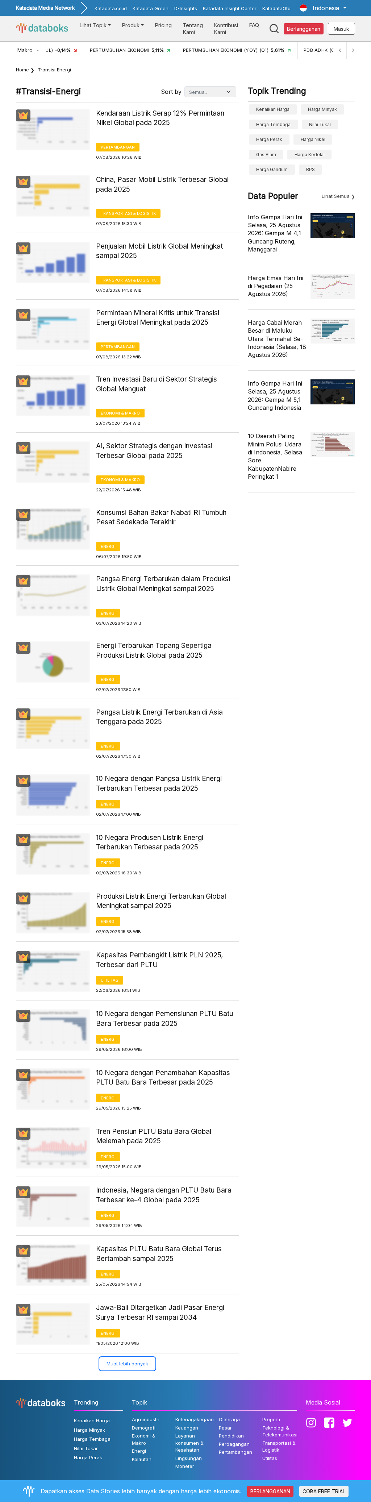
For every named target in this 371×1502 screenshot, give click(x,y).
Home (22, 69)
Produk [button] (130, 25)
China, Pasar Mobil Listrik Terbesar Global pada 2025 (162, 184)
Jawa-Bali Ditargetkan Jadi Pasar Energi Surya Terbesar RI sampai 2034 (160, 1312)
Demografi (143, 1428)
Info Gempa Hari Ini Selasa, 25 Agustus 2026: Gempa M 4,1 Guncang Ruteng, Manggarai (275, 233)
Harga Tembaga (273, 124)
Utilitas (109, 980)
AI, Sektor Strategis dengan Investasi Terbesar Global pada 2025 (154, 451)
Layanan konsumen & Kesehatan (189, 1443)
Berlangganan (303, 29)
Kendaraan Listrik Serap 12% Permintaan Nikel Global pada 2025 (160, 118)
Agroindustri (145, 1419)
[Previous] (339, 50)
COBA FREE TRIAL (324, 1491)
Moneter (184, 1466)
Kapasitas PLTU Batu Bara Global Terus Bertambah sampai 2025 (159, 1254)
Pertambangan (118, 147)
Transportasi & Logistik (128, 213)
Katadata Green (150, 8)
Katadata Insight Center (230, 8)
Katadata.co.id (111, 8)
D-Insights (185, 8)
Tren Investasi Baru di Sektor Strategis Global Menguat (156, 384)
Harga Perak (269, 139)
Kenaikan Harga (272, 109)
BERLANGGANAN (270, 1491)
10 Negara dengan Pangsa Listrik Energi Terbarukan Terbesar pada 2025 (159, 783)
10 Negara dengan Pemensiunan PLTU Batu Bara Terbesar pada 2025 (164, 1019)
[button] (323, 8)
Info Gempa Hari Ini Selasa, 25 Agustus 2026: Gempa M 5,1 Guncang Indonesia (275, 395)
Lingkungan (188, 1458)
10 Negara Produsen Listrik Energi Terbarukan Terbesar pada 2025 (149, 842)
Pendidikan (231, 1436)
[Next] (352, 50)
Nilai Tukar (320, 124)
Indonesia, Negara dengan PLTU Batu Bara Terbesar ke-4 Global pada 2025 (164, 1195)
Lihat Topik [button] (93, 25)
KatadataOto (276, 8)
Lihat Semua (336, 196)
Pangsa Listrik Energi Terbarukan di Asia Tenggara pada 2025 (159, 717)
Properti (271, 1419)
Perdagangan (234, 1444)
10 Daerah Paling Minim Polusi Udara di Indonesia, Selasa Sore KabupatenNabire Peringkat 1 (275, 456)
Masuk (341, 29)
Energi (108, 546)
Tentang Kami (193, 29)
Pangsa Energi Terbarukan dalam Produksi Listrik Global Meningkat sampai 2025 (163, 584)
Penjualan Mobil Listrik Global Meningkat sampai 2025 (159, 251)
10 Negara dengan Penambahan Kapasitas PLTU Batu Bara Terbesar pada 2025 (163, 1078)
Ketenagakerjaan (194, 1419)
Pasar (225, 1428)
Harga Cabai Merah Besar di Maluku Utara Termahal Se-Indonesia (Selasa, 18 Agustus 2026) (277, 339)
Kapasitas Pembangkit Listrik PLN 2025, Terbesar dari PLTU (159, 960)
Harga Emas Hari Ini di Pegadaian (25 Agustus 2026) (275, 286)
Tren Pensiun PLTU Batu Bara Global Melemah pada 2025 (153, 1136)
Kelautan (141, 1459)
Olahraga (229, 1419)
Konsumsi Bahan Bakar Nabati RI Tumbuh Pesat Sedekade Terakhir (161, 517)
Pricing (163, 25)
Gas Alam (266, 154)
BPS (310, 169)
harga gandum (272, 169)
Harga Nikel (313, 139)
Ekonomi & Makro (120, 413)
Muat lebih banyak (127, 1363)
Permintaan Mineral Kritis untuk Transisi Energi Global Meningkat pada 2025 (157, 318)
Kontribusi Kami (226, 29)
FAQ (254, 25)
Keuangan (186, 1428)
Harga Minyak (322, 109)
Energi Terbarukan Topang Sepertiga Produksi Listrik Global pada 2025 (154, 650)
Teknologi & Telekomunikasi (279, 1431)
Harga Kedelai (310, 154)
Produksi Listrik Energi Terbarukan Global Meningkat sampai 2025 (161, 901)
